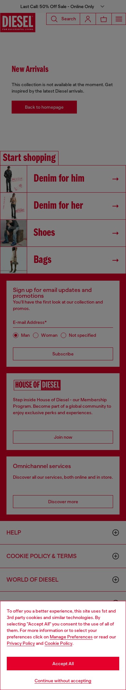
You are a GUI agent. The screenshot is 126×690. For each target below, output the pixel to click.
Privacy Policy (21, 643)
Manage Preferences (71, 636)
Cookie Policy (58, 643)
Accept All (63, 663)
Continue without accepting (63, 680)
